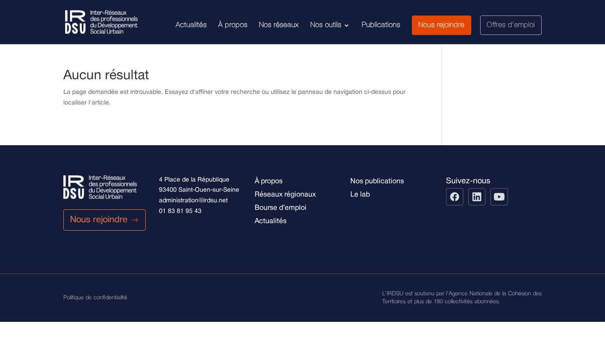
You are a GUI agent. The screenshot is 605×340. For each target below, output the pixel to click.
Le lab (360, 195)
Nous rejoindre (442, 25)
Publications (381, 25)
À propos (233, 25)
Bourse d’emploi (280, 208)
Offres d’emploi (511, 25)
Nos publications (377, 181)
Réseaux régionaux (285, 195)
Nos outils (325, 25)
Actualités (191, 25)
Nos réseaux (279, 25)
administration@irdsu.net (193, 201)
